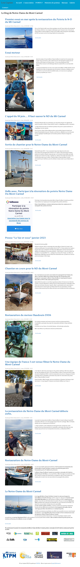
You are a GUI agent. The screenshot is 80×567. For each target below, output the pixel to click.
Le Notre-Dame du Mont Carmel (23, 491)
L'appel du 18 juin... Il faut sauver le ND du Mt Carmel (35, 116)
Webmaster (58, 563)
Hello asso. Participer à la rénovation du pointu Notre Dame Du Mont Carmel (38, 192)
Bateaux (65, 3)
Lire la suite (38, 37)
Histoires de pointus (52, 3)
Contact (5, 8)
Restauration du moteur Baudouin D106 (28, 315)
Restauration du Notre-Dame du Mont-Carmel (31, 460)
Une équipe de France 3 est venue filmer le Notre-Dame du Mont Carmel (37, 363)
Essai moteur (12, 52)
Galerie (72, 3)
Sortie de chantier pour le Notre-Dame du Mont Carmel (36, 144)
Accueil (19, 3)
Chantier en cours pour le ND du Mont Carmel (31, 268)
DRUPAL (38, 563)
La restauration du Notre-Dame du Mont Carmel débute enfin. (36, 412)
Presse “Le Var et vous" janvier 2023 (25, 237)
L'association (29, 3)
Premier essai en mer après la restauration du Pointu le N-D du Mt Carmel (38, 20)
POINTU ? (39, 3)
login (53, 563)
